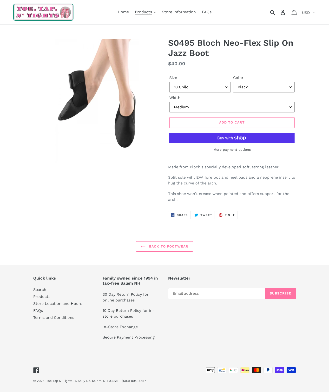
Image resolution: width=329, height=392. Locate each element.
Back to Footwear (168, 246)
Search (39, 289)
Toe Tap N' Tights (59, 381)
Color (238, 77)
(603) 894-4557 (134, 381)
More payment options (232, 149)
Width (174, 97)
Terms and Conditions (53, 317)
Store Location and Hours (57, 303)
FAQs (38, 310)
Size (173, 77)
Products (41, 296)
